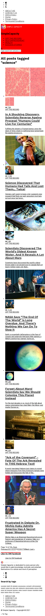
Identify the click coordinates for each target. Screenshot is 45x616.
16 (21, 549)
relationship (22, 588)
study (17, 588)
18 (24, 549)
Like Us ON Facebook (11, 554)
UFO (14, 592)
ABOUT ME (10, 11)
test (6, 590)
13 (15, 549)
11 (11, 549)
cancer (2, 590)
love (11, 588)
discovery (30, 590)
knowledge (35, 590)
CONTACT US (11, 13)
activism (36, 588)
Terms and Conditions (14, 21)
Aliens (10, 592)
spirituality (29, 586)
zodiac (20, 590)
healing (7, 592)
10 (9, 549)
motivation (15, 586)
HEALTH (9, 43)
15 (19, 549)
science (8, 588)
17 (22, 549)
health (8, 586)
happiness (15, 590)
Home (8, 17)
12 (13, 549)
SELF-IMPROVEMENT (14, 41)
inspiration (3, 586)
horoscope (9, 590)
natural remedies (29, 588)
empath (40, 590)
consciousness (22, 586)
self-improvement (36, 586)
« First (14, 547)
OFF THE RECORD (13, 38)
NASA (40, 588)
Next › (27, 549)
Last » (32, 549)
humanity (24, 590)
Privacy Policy (11, 19)
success (17, 592)
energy (2, 592)
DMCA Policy (10, 15)
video (13, 588)
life (11, 586)
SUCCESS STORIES (13, 45)
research (3, 588)
